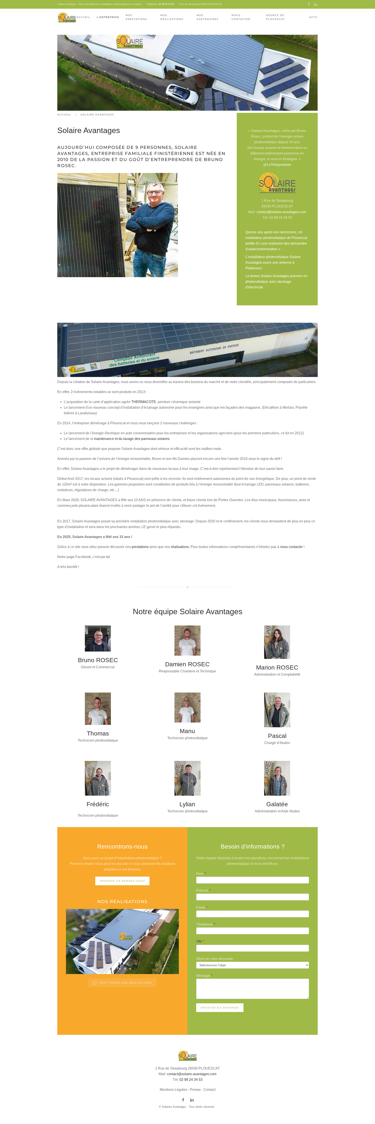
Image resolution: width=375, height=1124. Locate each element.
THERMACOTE (143, 402)
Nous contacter (241, 17)
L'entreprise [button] (108, 17)
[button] (74, 941)
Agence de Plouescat (275, 17)
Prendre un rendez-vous (122, 880)
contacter (296, 547)
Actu (313, 17)
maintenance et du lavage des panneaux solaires (131, 439)
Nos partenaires (208, 17)
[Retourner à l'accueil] (66, 17)
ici (108, 557)
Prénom (203, 890)
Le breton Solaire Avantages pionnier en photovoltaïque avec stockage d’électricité (276, 281)
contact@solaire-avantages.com (281, 212)
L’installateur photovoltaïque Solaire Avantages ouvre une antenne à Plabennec (273, 262)
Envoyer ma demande (220, 1007)
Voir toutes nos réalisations (125, 982)
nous (284, 547)
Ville (200, 941)
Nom (201, 874)
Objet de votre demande (214, 959)
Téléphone (205, 924)
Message (204, 976)
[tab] (115, 969)
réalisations (180, 547)
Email (201, 907)
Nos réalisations (171, 17)
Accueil (83, 17)
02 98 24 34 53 (166, 4)
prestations (141, 547)
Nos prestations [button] (136, 17)
